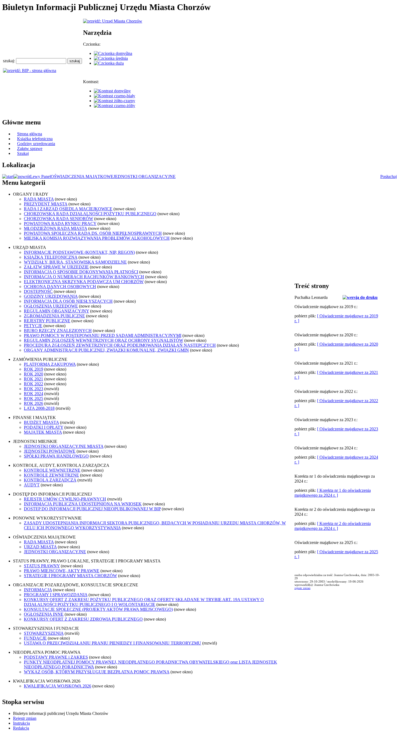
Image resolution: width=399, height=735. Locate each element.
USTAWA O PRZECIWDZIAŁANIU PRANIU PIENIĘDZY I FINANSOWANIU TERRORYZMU (112, 643)
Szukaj (23, 153)
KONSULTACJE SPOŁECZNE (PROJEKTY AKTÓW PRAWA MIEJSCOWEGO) (98, 609)
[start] (8, 176)
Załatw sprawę (29, 148)
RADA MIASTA (39, 199)
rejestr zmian (302, 588)
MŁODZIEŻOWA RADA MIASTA (55, 228)
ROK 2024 (33, 393)
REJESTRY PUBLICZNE (47, 320)
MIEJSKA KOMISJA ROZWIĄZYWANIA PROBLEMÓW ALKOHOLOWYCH (97, 238)
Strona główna (29, 134)
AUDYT (32, 485)
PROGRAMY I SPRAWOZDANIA (55, 594)
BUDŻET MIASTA (41, 422)
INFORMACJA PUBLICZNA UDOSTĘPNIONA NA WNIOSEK (83, 504)
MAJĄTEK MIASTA (43, 432)
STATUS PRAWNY (42, 566)
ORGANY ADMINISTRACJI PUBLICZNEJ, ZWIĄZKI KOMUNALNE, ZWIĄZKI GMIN (106, 350)
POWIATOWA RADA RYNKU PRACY (60, 223)
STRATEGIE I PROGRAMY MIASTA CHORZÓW (70, 575)
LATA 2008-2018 (39, 408)
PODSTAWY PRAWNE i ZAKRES (56, 657)
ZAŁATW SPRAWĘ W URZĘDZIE (56, 267)
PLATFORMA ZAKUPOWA (50, 364)
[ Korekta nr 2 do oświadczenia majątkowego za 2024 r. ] (332, 526)
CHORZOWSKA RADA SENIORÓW (58, 218)
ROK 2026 (33, 403)
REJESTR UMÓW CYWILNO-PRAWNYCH (65, 499)
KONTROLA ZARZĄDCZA (50, 480)
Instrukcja (21, 723)
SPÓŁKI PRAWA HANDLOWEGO (56, 456)
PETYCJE (33, 325)
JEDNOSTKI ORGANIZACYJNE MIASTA (63, 446)
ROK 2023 (33, 388)
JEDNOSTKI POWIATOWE (49, 451)
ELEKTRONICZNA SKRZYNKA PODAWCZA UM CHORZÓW (84, 281)
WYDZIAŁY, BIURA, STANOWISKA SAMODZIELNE (75, 262)
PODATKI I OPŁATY (43, 427)
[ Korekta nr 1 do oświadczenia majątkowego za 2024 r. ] (332, 493)
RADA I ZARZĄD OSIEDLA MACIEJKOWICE (68, 209)
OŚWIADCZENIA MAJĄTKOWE (82, 176)
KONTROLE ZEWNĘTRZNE (51, 475)
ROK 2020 (33, 374)
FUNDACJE (35, 638)
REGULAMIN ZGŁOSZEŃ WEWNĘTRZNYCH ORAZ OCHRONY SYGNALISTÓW (103, 340)
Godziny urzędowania (36, 143)
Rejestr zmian (24, 718)
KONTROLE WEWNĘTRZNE (52, 470)
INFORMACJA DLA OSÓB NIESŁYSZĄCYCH (68, 301)
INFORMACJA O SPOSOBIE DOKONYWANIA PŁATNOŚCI (81, 272)
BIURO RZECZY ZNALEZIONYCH (58, 330)
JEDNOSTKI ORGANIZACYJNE (144, 176)
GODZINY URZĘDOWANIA (51, 296)
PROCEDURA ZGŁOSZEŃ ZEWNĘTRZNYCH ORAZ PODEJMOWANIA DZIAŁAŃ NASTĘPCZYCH (120, 345)
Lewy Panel (40, 176)
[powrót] (22, 176)
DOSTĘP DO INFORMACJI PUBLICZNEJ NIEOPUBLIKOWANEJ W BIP (92, 508)
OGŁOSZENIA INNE (44, 614)
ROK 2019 (33, 369)
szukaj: (9, 60)
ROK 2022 (33, 383)
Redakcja (21, 728)
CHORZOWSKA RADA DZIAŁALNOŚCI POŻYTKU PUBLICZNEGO (90, 213)
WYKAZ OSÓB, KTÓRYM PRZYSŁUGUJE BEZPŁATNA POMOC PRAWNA (96, 672)
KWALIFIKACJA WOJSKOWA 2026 (57, 686)
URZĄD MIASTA (40, 547)
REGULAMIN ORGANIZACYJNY (56, 311)
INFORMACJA (38, 589)
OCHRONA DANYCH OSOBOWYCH (60, 286)
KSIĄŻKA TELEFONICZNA (50, 257)
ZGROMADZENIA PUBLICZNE (54, 316)
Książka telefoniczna (35, 138)
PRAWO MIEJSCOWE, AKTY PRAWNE (61, 570)
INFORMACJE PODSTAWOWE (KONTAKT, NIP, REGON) (79, 252)
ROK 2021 (33, 379)
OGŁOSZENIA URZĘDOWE (51, 306)
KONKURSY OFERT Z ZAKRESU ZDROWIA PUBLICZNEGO (83, 619)
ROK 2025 (33, 398)
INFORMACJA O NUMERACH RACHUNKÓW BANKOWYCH (84, 276)
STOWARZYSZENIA (44, 633)
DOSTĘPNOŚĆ (38, 291)
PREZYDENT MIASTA (45, 204)
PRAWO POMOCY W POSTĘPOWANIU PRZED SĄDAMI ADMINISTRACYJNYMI (102, 335)
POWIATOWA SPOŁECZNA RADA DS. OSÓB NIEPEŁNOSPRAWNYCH (93, 233)
